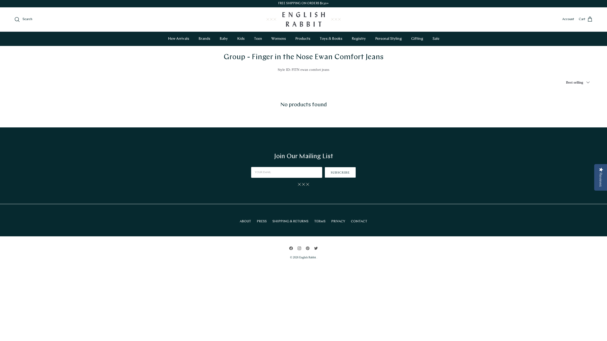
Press (262, 221)
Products (302, 39)
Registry (359, 39)
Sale (435, 39)
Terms (320, 221)
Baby (224, 39)
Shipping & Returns (290, 221)
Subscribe (340, 172)
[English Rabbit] (303, 19)
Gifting (417, 39)
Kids (241, 39)
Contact (359, 221)
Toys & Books (331, 39)
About (245, 221)
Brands (204, 39)
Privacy (338, 221)
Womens (278, 39)
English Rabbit (308, 257)
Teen (258, 39)
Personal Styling (388, 39)
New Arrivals (178, 39)
